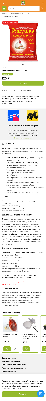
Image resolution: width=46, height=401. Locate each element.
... (25, 14)
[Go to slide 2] (23, 64)
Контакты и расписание (23, 138)
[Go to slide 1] (22, 64)
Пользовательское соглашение (14, 365)
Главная (4, 14)
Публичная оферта (9, 371)
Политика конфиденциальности (14, 368)
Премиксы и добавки (10, 16)
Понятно (23, 394)
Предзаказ (23, 83)
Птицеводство (15, 14)
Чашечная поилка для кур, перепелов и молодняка (30, 336)
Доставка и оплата (9, 358)
